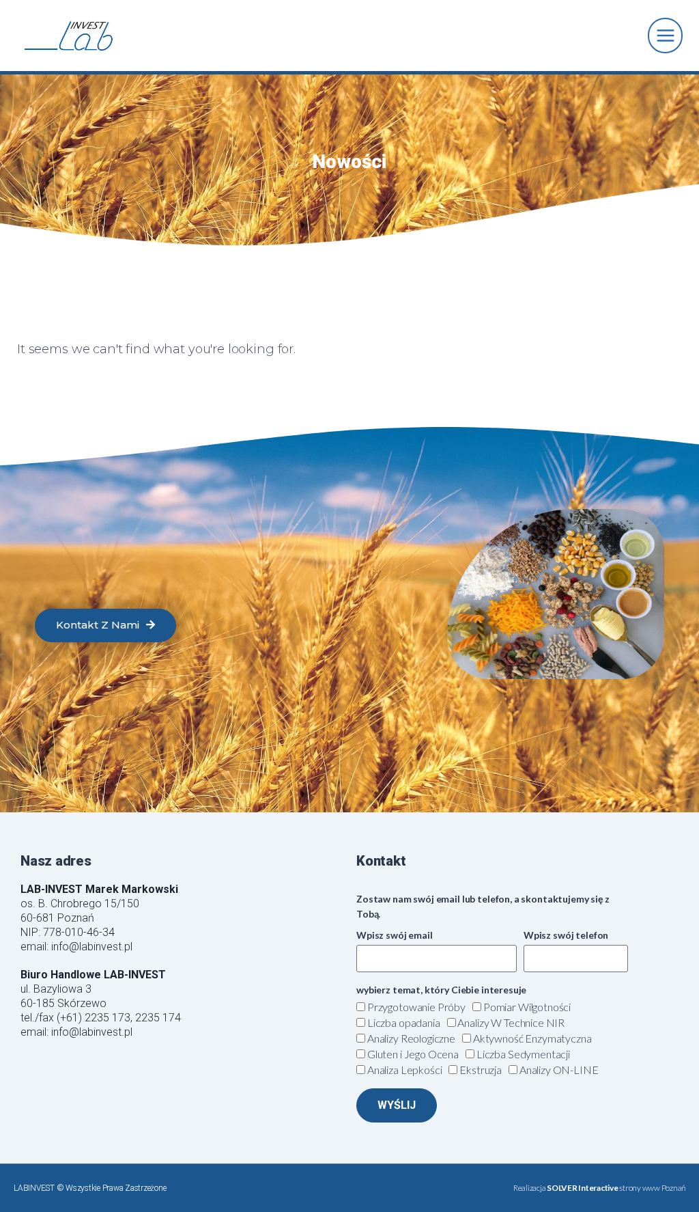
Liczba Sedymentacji (523, 1053)
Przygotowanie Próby (416, 1006)
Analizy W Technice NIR (511, 1022)
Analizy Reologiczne (411, 1038)
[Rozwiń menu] (665, 35)
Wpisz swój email (394, 935)
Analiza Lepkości (404, 1069)
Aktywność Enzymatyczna (532, 1038)
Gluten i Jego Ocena (413, 1053)
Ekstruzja (480, 1069)
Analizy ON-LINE (559, 1069)
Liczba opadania (403, 1022)
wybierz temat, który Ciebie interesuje (441, 989)
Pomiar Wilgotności (527, 1006)
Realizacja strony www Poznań (599, 1188)
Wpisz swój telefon (566, 935)
